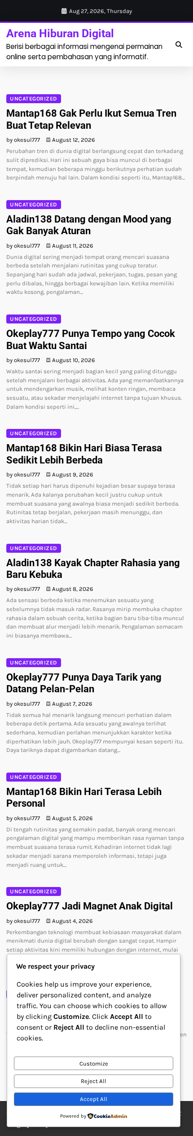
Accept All (93, 1099)
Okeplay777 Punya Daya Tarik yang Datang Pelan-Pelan (84, 683)
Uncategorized (33, 99)
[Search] (179, 45)
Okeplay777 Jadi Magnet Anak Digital (89, 906)
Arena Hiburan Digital (60, 33)
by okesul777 (23, 139)
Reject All (93, 1081)
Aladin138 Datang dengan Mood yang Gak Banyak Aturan (88, 225)
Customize (93, 1063)
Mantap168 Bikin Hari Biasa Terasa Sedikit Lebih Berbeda (84, 453)
